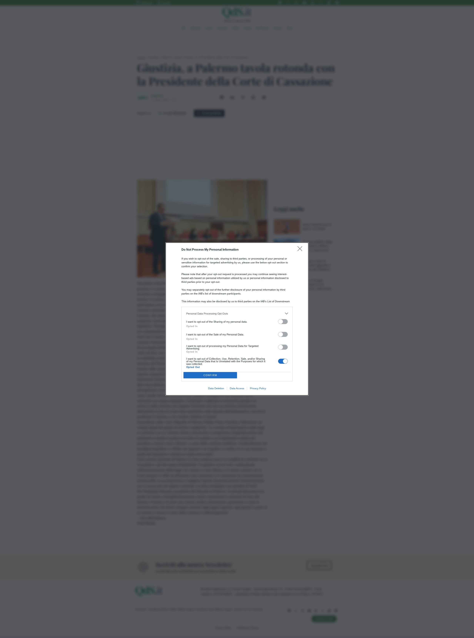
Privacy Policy (258, 388)
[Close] (301, 249)
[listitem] (237, 313)
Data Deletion (216, 388)
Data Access (237, 388)
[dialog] (237, 319)
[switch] (283, 321)
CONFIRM (210, 375)
